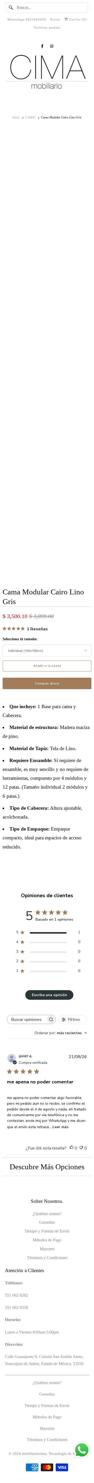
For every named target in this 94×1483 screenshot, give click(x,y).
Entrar (55, 19)
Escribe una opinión (49, 994)
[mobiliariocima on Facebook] (42, 46)
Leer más (60, 1126)
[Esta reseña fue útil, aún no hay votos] (71, 1148)
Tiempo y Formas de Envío (47, 1231)
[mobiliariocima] (47, 72)
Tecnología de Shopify (67, 1453)
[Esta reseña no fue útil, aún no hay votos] (81, 1148)
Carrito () (77, 19)
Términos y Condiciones (47, 1257)
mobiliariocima (34, 1453)
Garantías (47, 1222)
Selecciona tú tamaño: (20, 639)
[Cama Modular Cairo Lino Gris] (47, 171)
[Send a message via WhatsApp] (81, 1450)
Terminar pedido (46, 27)
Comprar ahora (47, 683)
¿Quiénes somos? (47, 1213)
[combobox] (60, 1032)
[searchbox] (26, 1019)
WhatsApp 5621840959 (26, 19)
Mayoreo (47, 1249)
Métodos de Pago (47, 1240)
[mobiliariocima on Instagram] (51, 46)
